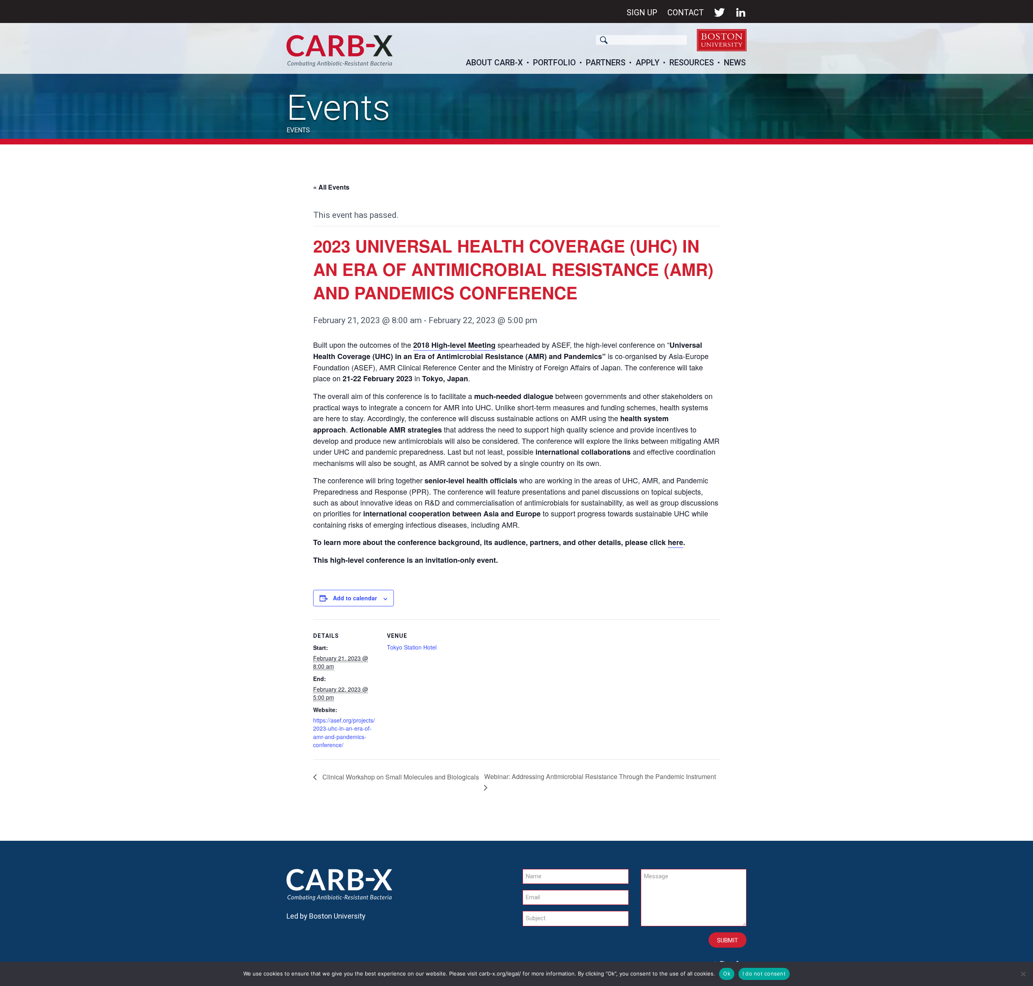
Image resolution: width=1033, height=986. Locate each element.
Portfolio (554, 62)
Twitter (719, 12)
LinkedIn (741, 12)
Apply (647, 62)
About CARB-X (494, 62)
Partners (605, 62)
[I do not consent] (1023, 974)
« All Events (331, 187)
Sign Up (642, 12)
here (675, 542)
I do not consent (764, 973)
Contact (685, 12)
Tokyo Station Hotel (412, 647)
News (735, 62)
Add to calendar (355, 598)
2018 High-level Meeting (454, 345)
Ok (726, 973)
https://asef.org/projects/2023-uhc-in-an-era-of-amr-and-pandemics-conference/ (344, 732)
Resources (691, 62)
